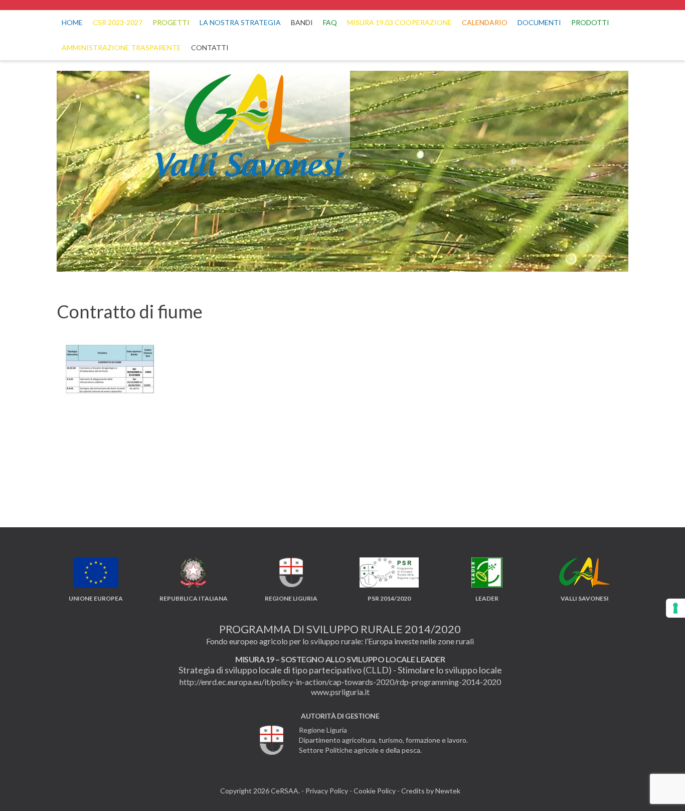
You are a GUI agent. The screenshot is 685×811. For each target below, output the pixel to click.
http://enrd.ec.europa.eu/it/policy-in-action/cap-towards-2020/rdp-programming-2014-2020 (340, 681)
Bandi (302, 22)
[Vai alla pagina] (342, 5)
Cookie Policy (375, 790)
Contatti (210, 47)
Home (72, 22)
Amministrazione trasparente (121, 47)
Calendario (484, 22)
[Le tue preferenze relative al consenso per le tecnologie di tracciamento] (675, 608)
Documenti (539, 22)
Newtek (447, 790)
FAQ (330, 22)
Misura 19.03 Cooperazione (399, 22)
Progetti (171, 22)
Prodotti (590, 22)
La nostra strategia (240, 22)
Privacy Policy (326, 790)
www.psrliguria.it (340, 692)
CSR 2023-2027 (117, 22)
